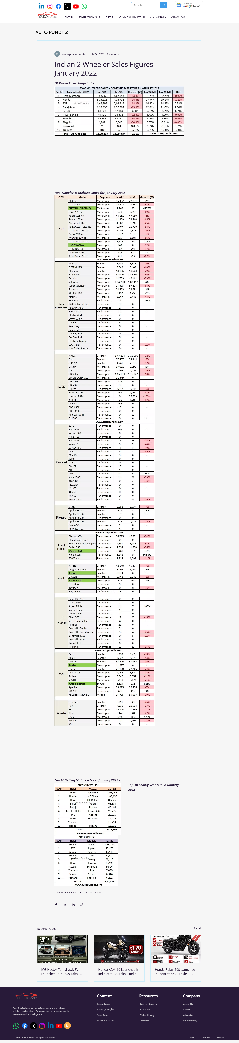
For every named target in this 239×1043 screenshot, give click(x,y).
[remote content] (119, 164)
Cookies (220, 1037)
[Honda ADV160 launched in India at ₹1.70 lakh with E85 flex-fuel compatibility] (119, 949)
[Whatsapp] (84, 6)
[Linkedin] (41, 6)
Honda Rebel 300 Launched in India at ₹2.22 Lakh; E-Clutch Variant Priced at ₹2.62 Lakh (175, 971)
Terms (192, 1037)
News (98, 892)
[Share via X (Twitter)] (64, 904)
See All (197, 928)
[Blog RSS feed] (67, 1025)
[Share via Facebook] (56, 904)
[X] (67, 6)
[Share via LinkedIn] (73, 904)
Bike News (86, 892)
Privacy (206, 1037)
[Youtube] (75, 6)
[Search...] (163, 5)
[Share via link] (81, 904)
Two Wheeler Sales (66, 892)
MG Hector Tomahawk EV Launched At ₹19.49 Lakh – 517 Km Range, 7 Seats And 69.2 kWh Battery (61, 971)
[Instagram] (50, 6)
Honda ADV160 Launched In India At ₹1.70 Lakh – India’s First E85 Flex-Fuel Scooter (118, 971)
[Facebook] (58, 6)
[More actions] (182, 54)
